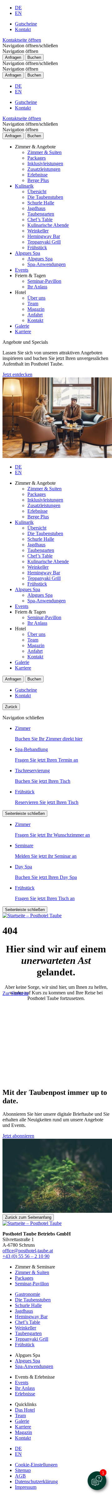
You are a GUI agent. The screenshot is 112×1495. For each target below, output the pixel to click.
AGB (20, 1476)
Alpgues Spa (27, 253)
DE (18, 7)
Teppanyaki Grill (44, 242)
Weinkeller (38, 230)
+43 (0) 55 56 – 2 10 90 (25, 1256)
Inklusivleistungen (45, 163)
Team (32, 303)
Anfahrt (35, 314)
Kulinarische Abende (48, 225)
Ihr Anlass (37, 286)
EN (18, 13)
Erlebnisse (37, 174)
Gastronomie (27, 1294)
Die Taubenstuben (45, 197)
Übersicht (36, 191)
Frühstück (37, 247)
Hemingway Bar (43, 236)
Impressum (25, 1487)
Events (21, 270)
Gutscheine (26, 23)
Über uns (36, 298)
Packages (36, 158)
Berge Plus (38, 180)
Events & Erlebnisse (35, 1377)
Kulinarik (24, 186)
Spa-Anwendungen (46, 264)
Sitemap (23, 1470)
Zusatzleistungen (43, 169)
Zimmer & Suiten (44, 152)
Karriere (23, 331)
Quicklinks (25, 1404)
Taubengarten (40, 214)
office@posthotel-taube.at (27, 1250)
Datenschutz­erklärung (36, 1481)
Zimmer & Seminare (35, 1266)
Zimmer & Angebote (35, 146)
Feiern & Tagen (30, 275)
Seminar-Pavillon (44, 281)
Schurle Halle (40, 202)
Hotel (20, 292)
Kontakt (23, 29)
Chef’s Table (40, 219)
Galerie (22, 326)
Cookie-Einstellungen (36, 1464)
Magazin (35, 309)
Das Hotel (25, 1410)
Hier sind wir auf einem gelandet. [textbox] (56, 960)
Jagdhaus (36, 208)
